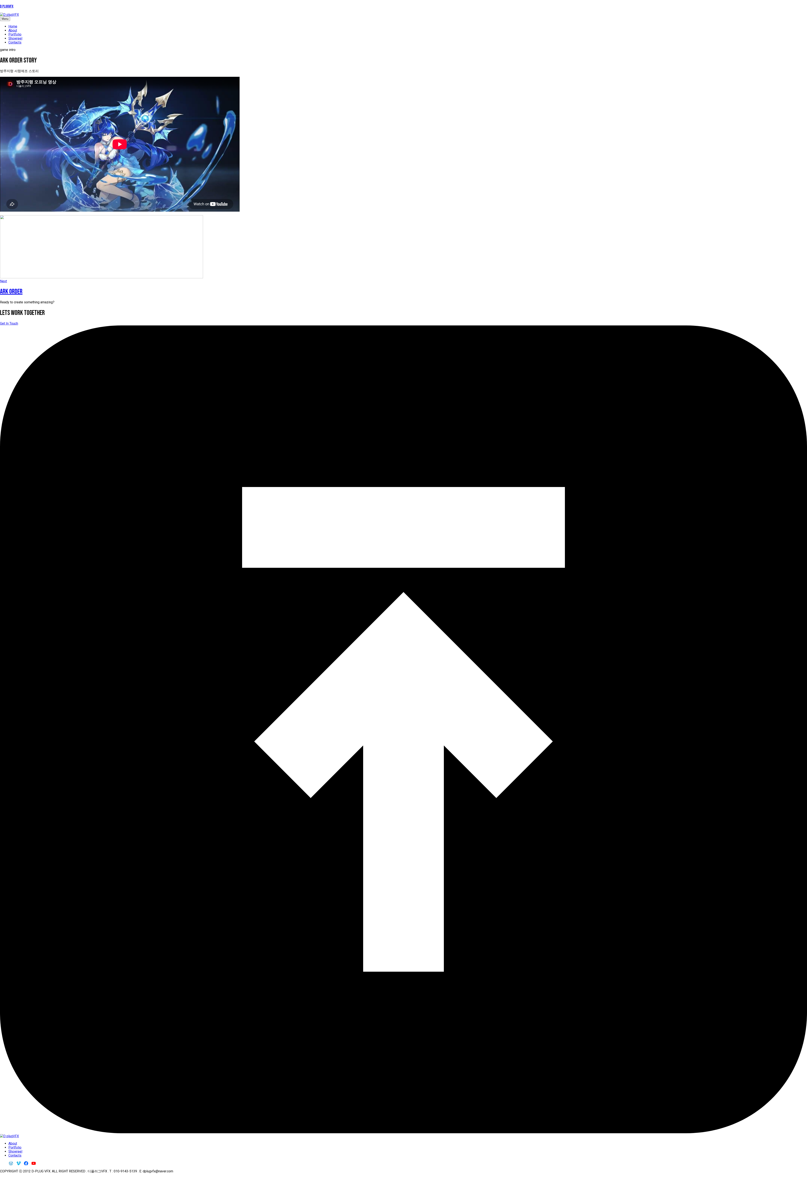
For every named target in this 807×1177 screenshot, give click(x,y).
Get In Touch (9, 323)
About (12, 30)
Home (12, 26)
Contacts (14, 42)
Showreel (15, 38)
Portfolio (14, 34)
